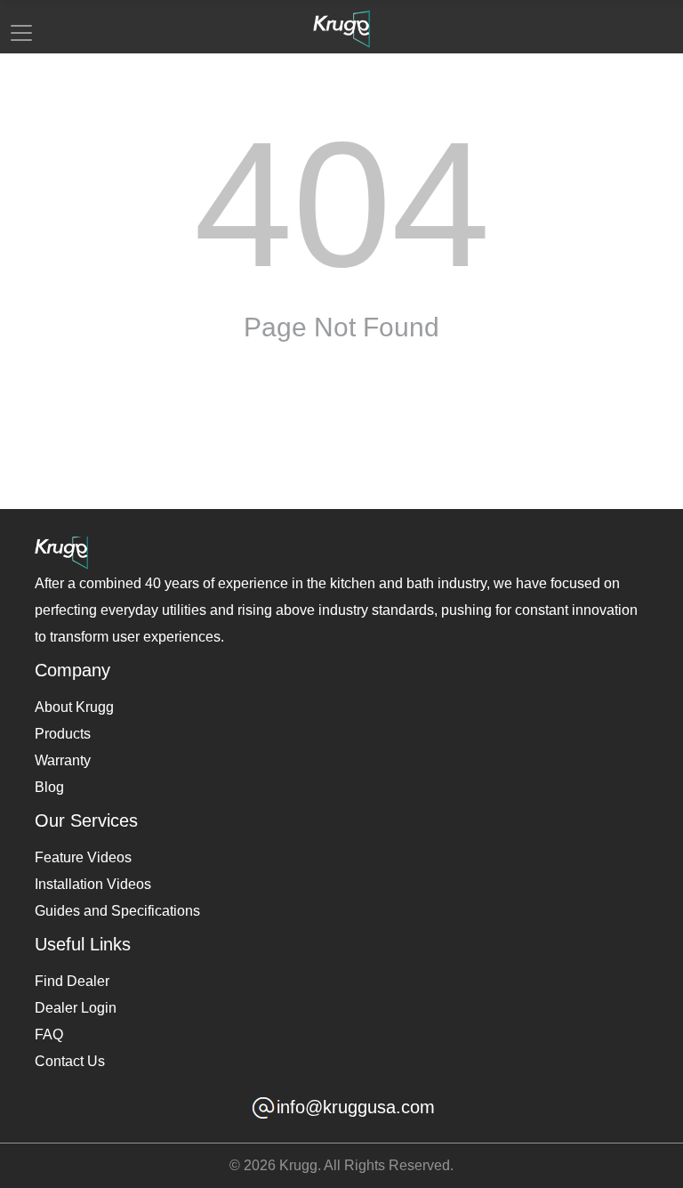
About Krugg (74, 707)
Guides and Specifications (117, 910)
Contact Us (70, 1061)
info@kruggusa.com (356, 1107)
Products (63, 733)
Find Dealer (72, 981)
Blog (49, 787)
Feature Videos (83, 857)
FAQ (49, 1034)
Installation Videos (93, 884)
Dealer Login (76, 1007)
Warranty (63, 760)
